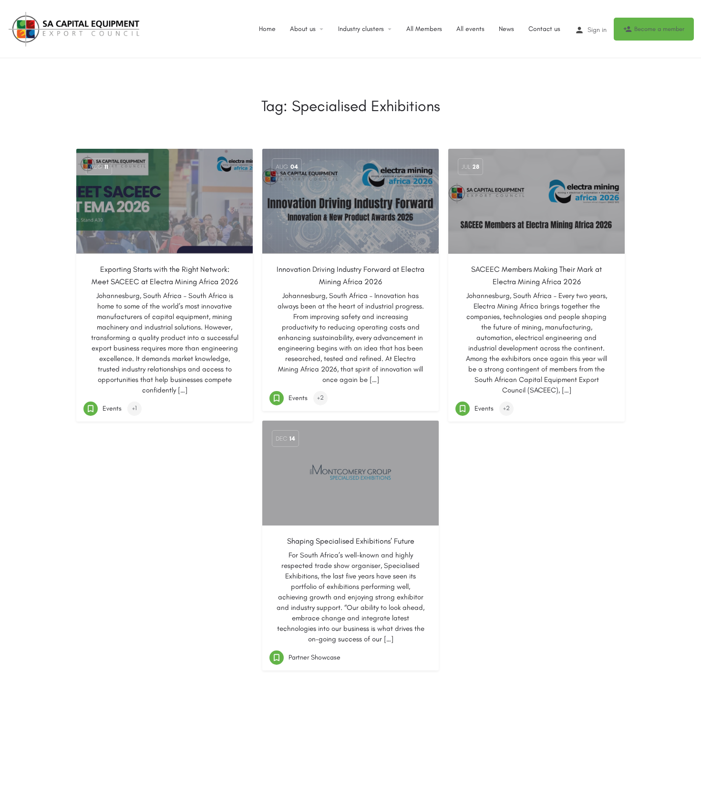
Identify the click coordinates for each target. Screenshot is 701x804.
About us (303, 29)
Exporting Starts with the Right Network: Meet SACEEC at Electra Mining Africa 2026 (165, 275)
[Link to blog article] (164, 201)
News (506, 29)
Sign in (597, 30)
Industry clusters (361, 29)
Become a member (659, 28)
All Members (424, 29)
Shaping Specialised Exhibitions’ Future (350, 541)
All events (470, 29)
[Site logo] (75, 28)
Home (267, 29)
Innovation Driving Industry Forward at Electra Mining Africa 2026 (350, 275)
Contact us (544, 29)
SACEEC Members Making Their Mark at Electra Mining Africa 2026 (536, 275)
